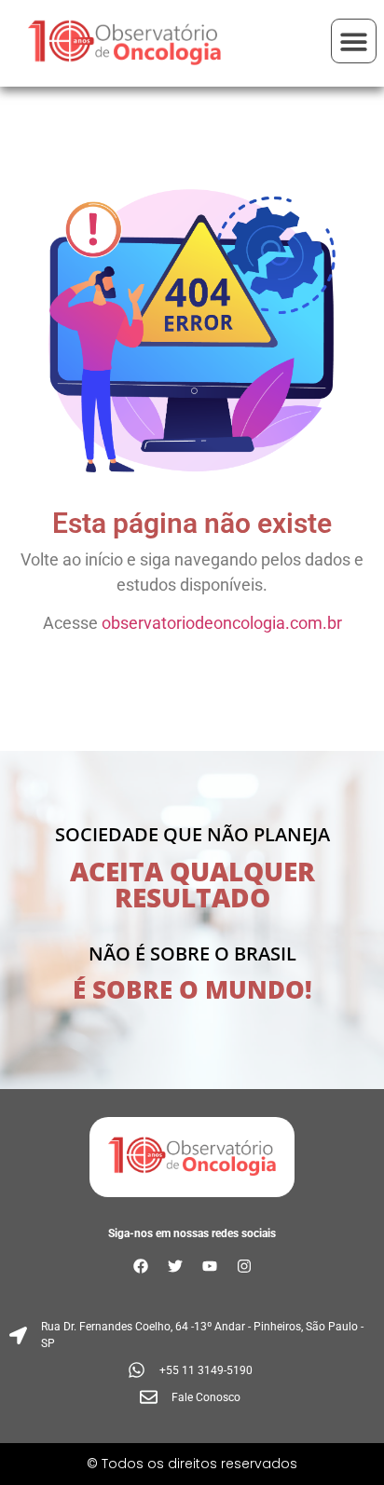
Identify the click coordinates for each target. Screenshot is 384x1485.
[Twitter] (175, 1266)
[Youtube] (210, 1266)
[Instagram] (244, 1266)
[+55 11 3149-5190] (192, 1370)
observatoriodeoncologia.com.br (222, 623)
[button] (354, 41)
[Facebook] (141, 1266)
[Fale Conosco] (192, 1397)
